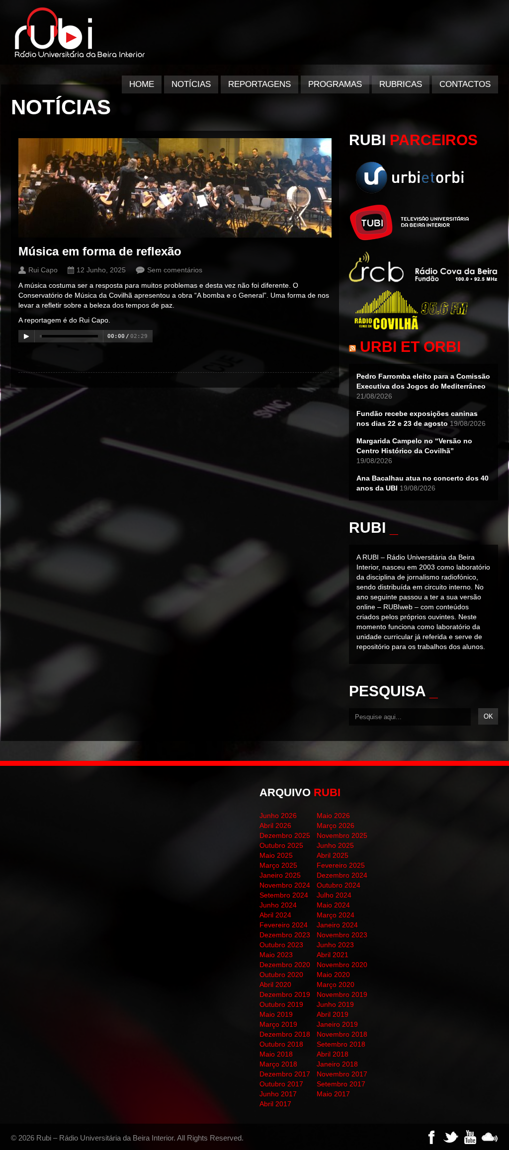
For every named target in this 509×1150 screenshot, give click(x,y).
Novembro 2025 (342, 835)
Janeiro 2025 (280, 875)
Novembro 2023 (342, 935)
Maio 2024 (333, 905)
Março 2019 (278, 1024)
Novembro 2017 (342, 1074)
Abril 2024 (275, 915)
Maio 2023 (276, 955)
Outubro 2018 (281, 1044)
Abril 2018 (332, 1054)
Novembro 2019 (342, 994)
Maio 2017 (333, 1094)
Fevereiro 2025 (341, 865)
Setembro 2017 (341, 1084)
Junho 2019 (335, 1004)
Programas (335, 84)
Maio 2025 (276, 855)
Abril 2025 (332, 855)
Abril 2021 (332, 955)
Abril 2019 (332, 1014)
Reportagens (259, 84)
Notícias (191, 84)
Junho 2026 (278, 816)
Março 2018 (278, 1064)
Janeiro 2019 (337, 1024)
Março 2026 (335, 825)
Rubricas (400, 84)
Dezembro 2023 (284, 935)
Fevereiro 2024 (283, 925)
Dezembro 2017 (284, 1074)
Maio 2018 (276, 1054)
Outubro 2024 (338, 885)
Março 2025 (278, 865)
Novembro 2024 (284, 885)
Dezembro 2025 (284, 835)
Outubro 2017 (281, 1084)
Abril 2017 (275, 1104)
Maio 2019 (276, 1014)
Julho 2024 (334, 895)
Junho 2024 (278, 905)
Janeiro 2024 (337, 925)
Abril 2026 (275, 825)
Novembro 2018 (342, 1034)
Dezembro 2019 (284, 994)
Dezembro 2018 (284, 1034)
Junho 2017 (278, 1094)
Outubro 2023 (281, 945)
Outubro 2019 (281, 1004)
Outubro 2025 (281, 845)
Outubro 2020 (281, 975)
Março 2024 (335, 915)
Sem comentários (174, 270)
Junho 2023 (335, 945)
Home (141, 84)
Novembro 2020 (342, 965)
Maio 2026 (333, 816)
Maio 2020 (333, 975)
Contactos (465, 84)
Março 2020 (335, 984)
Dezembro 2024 (342, 875)
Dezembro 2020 (284, 965)
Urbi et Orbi (410, 346)
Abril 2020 (275, 984)
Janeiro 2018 (337, 1064)
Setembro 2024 (283, 895)
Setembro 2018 (341, 1044)
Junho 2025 (335, 845)
